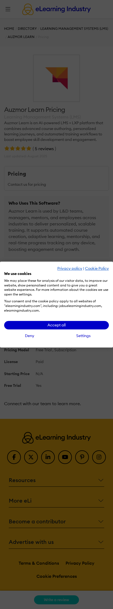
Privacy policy (69, 268)
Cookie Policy (97, 268)
